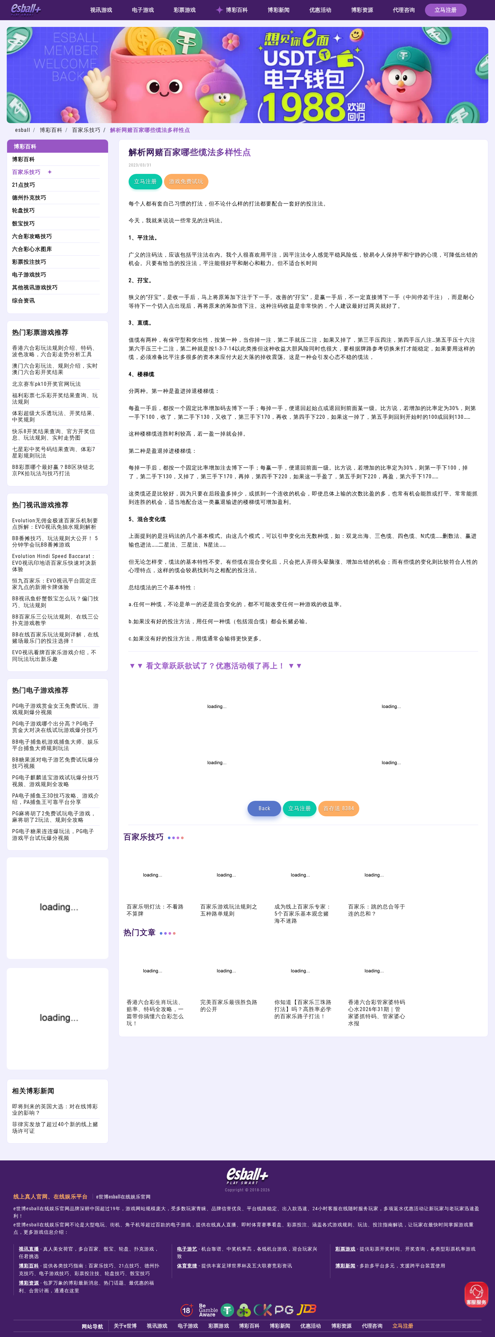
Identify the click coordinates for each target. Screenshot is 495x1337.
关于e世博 (125, 1326)
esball (22, 130)
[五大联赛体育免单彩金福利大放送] (57, 957)
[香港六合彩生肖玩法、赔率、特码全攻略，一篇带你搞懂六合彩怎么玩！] (152, 995)
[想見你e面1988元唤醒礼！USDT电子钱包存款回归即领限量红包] (247, 121)
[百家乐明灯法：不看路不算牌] (152, 899)
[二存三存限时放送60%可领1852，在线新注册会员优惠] (216, 786)
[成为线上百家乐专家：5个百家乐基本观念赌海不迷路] (299, 899)
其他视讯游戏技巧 (35, 287)
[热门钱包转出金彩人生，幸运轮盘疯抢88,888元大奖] (57, 1068)
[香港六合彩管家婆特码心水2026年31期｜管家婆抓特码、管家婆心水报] (373, 995)
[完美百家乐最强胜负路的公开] (225, 995)
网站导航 (92, 1326)
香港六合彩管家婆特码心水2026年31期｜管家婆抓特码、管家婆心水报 (376, 1012)
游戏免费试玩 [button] (186, 181)
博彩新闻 (279, 10)
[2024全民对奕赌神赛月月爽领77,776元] (390, 730)
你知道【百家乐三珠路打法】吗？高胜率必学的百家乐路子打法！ (303, 1009)
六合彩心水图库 (32, 249)
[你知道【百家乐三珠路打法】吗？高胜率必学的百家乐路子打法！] (299, 995)
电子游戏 (143, 10)
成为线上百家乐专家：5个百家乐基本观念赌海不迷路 (303, 913)
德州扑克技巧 (29, 197)
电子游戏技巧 (29, 274)
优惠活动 (320, 10)
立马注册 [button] (145, 181)
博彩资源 (362, 10)
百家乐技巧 (86, 130)
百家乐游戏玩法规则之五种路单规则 (229, 910)
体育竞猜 (187, 1265)
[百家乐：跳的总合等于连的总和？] (373, 899)
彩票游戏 (185, 10)
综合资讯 (23, 300)
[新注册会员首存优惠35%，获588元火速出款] (390, 786)
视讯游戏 (101, 10)
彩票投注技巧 (29, 262)
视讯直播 (29, 1249)
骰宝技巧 (23, 223)
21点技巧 (23, 185)
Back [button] (264, 808)
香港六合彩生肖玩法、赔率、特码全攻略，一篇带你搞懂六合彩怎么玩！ (155, 1012)
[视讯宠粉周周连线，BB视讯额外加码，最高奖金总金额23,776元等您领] (216, 730)
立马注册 (446, 10)
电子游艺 (187, 1249)
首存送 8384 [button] (338, 808)
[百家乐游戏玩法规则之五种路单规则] (225, 899)
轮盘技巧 (23, 210)
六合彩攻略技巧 (32, 236)
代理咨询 (404, 10)
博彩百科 (237, 10)
